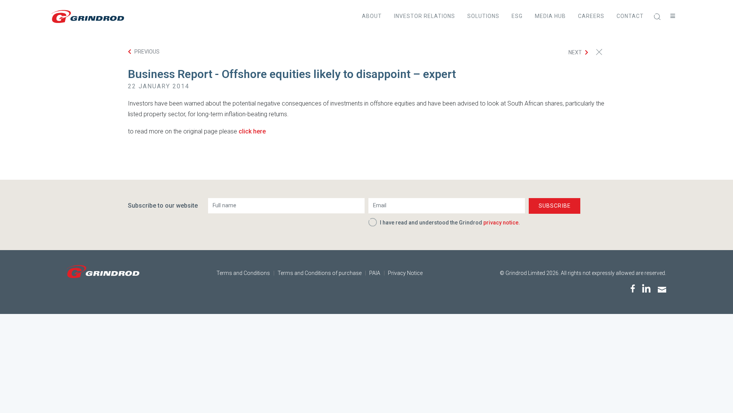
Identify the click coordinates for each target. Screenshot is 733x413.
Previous (147, 52)
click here (252, 131)
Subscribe (555, 206)
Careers (591, 16)
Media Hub (550, 16)
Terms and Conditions (243, 273)
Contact (630, 16)
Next (575, 52)
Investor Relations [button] (424, 16)
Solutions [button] (483, 16)
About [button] (372, 16)
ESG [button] (517, 16)
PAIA (374, 273)
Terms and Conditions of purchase (320, 273)
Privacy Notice (405, 273)
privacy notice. (501, 223)
